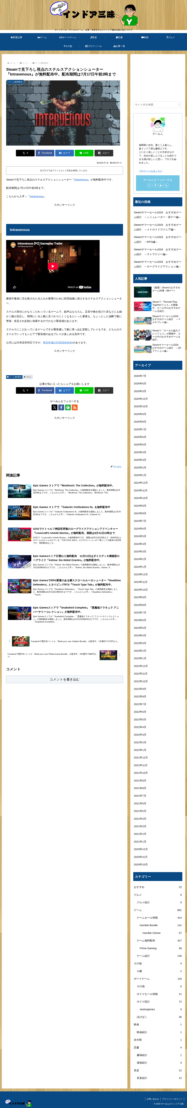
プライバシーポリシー (172, 1099)
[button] (104, 153)
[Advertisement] (64, 213)
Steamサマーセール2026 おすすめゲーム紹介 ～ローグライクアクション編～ (157, 264)
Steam (28, 377)
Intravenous (81, 179)
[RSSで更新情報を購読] (75, 407)
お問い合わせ (153, 1099)
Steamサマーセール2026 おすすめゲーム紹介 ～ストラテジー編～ (157, 252)
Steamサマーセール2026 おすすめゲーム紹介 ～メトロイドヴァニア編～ (157, 227)
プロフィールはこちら (150, 171)
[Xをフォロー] (54, 407)
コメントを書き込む (65, 679)
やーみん (158, 133)
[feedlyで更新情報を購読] (68, 407)
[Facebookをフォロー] (61, 407)
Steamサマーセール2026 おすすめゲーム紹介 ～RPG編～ (157, 239)
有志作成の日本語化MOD (58, 342)
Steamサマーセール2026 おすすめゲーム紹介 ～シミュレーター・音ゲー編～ (157, 215)
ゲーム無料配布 (15, 377)
